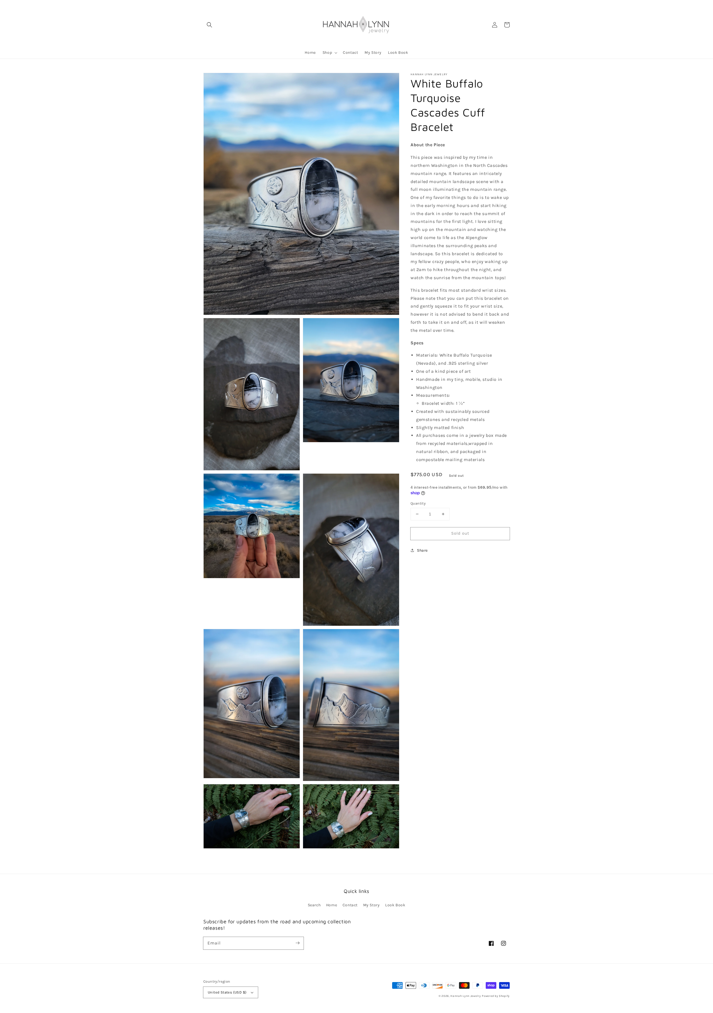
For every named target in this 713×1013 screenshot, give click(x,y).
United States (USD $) (227, 992)
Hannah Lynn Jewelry (465, 996)
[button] (209, 25)
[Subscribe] (297, 943)
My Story (371, 905)
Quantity (418, 503)
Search (314, 905)
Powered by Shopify (496, 996)
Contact (350, 905)
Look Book (395, 905)
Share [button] (422, 550)
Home (331, 905)
